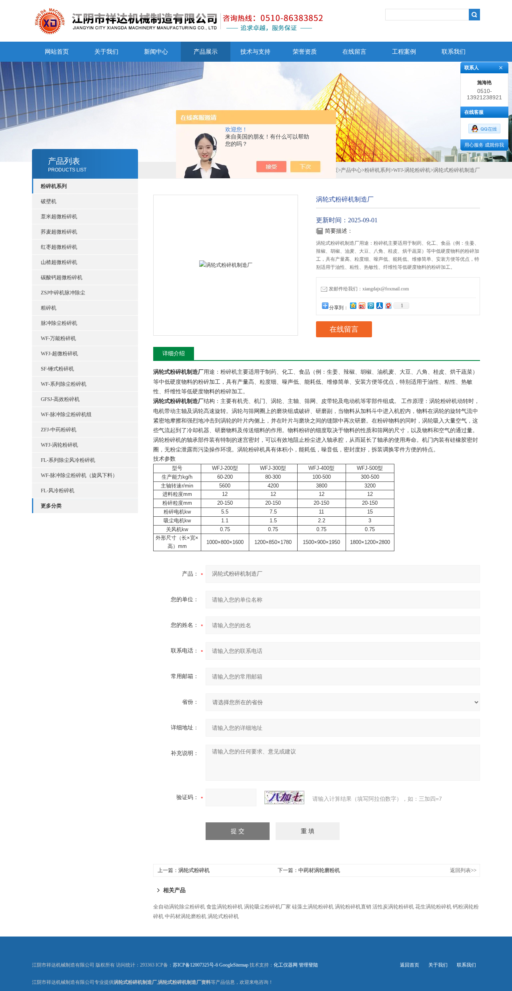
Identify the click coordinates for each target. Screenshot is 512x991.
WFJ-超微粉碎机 (59, 353)
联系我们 (454, 51)
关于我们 (106, 51)
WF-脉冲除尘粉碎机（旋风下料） (79, 475)
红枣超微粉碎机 (59, 247)
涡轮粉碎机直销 (353, 907)
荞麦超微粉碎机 (59, 232)
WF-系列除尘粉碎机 (63, 384)
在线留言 (354, 51)
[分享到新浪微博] (361, 305)
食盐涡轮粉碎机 (224, 907)
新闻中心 (156, 51)
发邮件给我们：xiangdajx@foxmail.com (369, 289)
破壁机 (48, 201)
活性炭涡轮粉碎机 (393, 907)
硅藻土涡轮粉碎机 (313, 907)
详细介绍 (173, 353)
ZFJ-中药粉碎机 (58, 430)
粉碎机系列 (377, 170)
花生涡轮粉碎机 (433, 907)
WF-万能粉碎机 (58, 338)
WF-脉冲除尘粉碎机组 (66, 414)
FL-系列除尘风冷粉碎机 (68, 460)
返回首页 (409, 965)
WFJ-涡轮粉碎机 (59, 445)
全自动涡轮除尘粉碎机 (179, 907)
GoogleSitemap (233, 965)
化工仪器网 (286, 965)
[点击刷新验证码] (284, 797)
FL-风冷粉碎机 (57, 490)
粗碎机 (48, 308)
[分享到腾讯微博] (370, 305)
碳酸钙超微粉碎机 (61, 277)
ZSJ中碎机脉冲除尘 (63, 293)
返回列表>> (463, 870)
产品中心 (351, 170)
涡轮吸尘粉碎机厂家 (267, 907)
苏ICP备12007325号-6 (195, 965)
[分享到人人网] (379, 305)
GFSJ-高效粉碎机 (60, 399)
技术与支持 (255, 51)
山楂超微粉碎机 (59, 262)
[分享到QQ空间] (352, 305)
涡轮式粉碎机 (194, 870)
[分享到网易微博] (388, 305)
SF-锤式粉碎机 (57, 369)
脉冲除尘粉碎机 (59, 323)
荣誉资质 (305, 51)
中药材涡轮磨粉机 (319, 870)
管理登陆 (308, 965)
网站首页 (57, 51)
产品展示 (206, 51)
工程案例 (404, 51)
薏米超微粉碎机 (59, 217)
